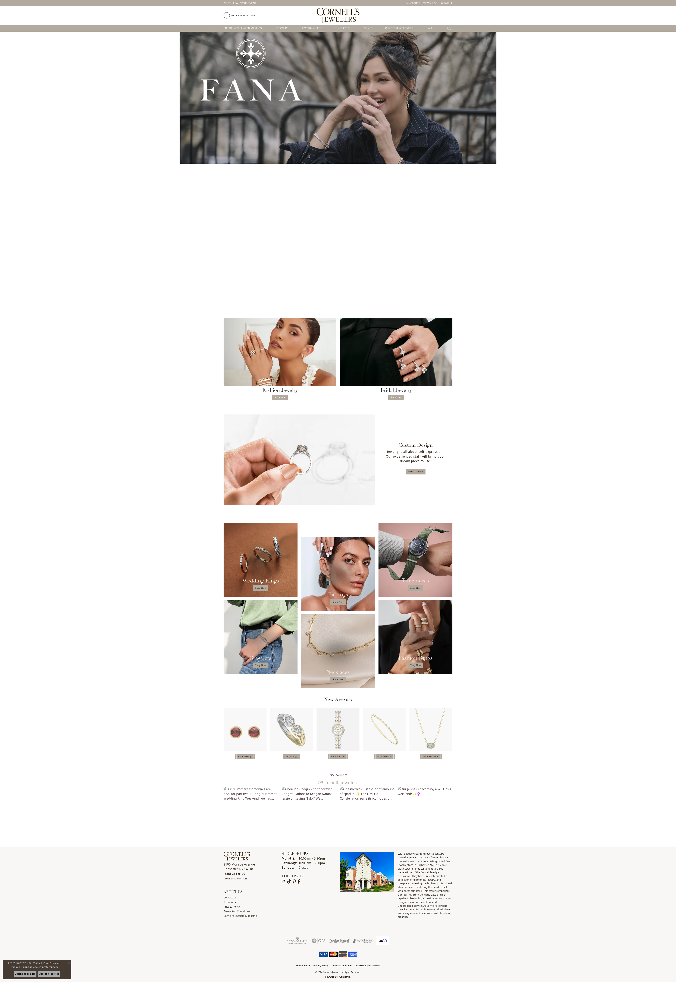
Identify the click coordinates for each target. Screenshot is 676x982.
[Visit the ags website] (297, 940)
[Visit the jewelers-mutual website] (339, 940)
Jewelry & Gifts (312, 28)
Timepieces (342, 28)
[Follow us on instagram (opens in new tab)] (283, 881)
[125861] (338, 729)
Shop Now (279, 397)
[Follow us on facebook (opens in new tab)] (299, 881)
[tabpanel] (338, 98)
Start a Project (415, 471)
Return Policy (303, 965)
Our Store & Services (399, 28)
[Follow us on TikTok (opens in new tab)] (289, 881)
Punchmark (344, 977)
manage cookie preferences (40, 966)
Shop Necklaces (430, 756)
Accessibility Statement (367, 965)
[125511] (245, 729)
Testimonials (231, 902)
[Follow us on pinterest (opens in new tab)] (294, 881)
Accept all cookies (49, 973)
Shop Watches (338, 756)
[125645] (291, 729)
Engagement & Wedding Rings (243, 28)
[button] (413, 3)
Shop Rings (291, 756)
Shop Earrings (245, 756)
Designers (281, 28)
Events (367, 28)
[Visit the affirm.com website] (382, 940)
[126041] (430, 729)
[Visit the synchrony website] (363, 940)
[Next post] (460, 814)
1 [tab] (330, 158)
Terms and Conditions (237, 911)
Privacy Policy (232, 906)
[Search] (449, 28)
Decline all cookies (25, 973)
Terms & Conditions (341, 965)
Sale (430, 28)
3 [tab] (338, 158)
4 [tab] (342, 158)
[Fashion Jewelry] (280, 352)
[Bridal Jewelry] (396, 352)
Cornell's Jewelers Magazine (240, 915)
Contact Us (230, 897)
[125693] (384, 729)
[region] (338, 735)
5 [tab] (346, 158)
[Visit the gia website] (319, 940)
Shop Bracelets (384, 756)
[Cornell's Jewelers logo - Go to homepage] (338, 15)
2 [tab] (334, 158)
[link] (240, 3)
